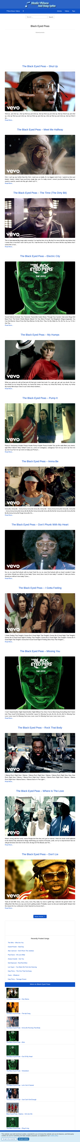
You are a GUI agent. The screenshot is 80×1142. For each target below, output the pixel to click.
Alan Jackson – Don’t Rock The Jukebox (21, 951)
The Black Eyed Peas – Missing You (40, 651)
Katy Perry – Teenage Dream (17, 979)
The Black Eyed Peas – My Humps (40, 334)
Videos (67, 11)
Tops (73, 11)
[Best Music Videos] (40, 4)
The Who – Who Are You (16, 942)
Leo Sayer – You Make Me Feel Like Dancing (22, 967)
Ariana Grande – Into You (16, 959)
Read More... (9, 120)
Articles (59, 11)
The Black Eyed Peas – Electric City (40, 256)
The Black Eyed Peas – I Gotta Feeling (40, 587)
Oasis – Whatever (13, 975)
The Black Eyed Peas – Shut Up (40, 66)
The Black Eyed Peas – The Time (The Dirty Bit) (40, 192)
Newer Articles (39, 916)
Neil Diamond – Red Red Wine (17, 963)
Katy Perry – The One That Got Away (20, 971)
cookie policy (54, 1135)
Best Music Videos (14, 11)
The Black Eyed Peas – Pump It (40, 398)
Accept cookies (23, 1139)
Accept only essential (9, 1139)
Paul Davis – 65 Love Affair (16, 955)
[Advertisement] (40, 47)
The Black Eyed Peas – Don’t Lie (40, 854)
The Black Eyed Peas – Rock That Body (40, 727)
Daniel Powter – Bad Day (16, 947)
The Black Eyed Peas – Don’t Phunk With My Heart (40, 524)
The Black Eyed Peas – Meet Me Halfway (40, 129)
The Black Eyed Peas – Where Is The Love (40, 790)
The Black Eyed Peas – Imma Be (40, 461)
